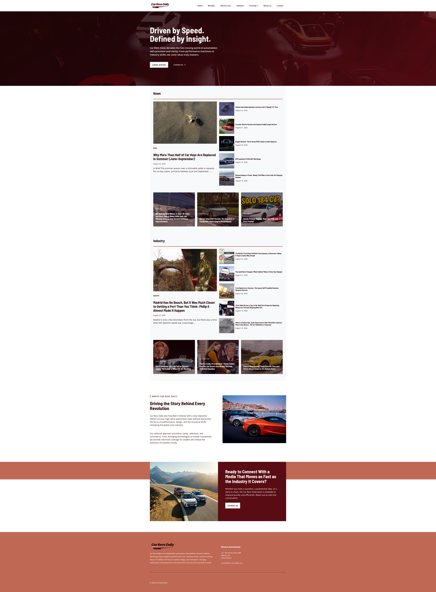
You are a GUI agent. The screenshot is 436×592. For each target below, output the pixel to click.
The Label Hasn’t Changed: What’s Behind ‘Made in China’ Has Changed (258, 272)
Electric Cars (225, 5)
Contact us (233, 505)
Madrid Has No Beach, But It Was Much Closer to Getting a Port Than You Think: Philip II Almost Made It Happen (184, 306)
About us (267, 5)
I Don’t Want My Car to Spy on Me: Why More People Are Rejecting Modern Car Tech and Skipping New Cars (257, 306)
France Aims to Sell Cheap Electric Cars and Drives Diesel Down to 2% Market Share (261, 367)
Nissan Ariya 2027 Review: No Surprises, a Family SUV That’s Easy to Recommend (216, 220)
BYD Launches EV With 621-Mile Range (248, 159)
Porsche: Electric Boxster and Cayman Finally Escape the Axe (256, 124)
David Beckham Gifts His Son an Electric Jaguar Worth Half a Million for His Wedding (173, 367)
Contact (280, 5)
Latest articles (159, 64)
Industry (240, 5)
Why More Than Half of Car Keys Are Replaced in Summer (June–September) (184, 157)
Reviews (211, 5)
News (200, 5)
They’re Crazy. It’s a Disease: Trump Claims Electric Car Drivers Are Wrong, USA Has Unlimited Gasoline (217, 366)
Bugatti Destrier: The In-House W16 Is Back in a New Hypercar (256, 142)
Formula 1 (253, 5)
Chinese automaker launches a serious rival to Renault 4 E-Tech (256, 107)
